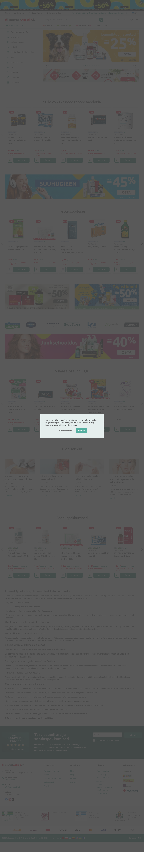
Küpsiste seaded (65, 431)
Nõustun (81, 431)
